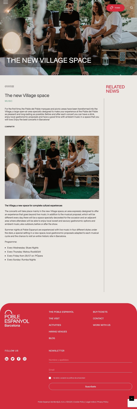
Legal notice (91, 402)
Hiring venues (58, 332)
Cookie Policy (79, 402)
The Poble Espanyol (61, 312)
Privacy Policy (102, 402)
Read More (111, 141)
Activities (55, 325)
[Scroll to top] (131, 398)
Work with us (101, 325)
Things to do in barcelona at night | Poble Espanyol (118, 132)
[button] (119, 107)
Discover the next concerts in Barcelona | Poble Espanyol (117, 236)
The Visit (54, 318)
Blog (8, 49)
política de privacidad (76, 378)
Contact (98, 318)
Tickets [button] (117, 8)
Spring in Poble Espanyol (115, 186)
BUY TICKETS (100, 312)
